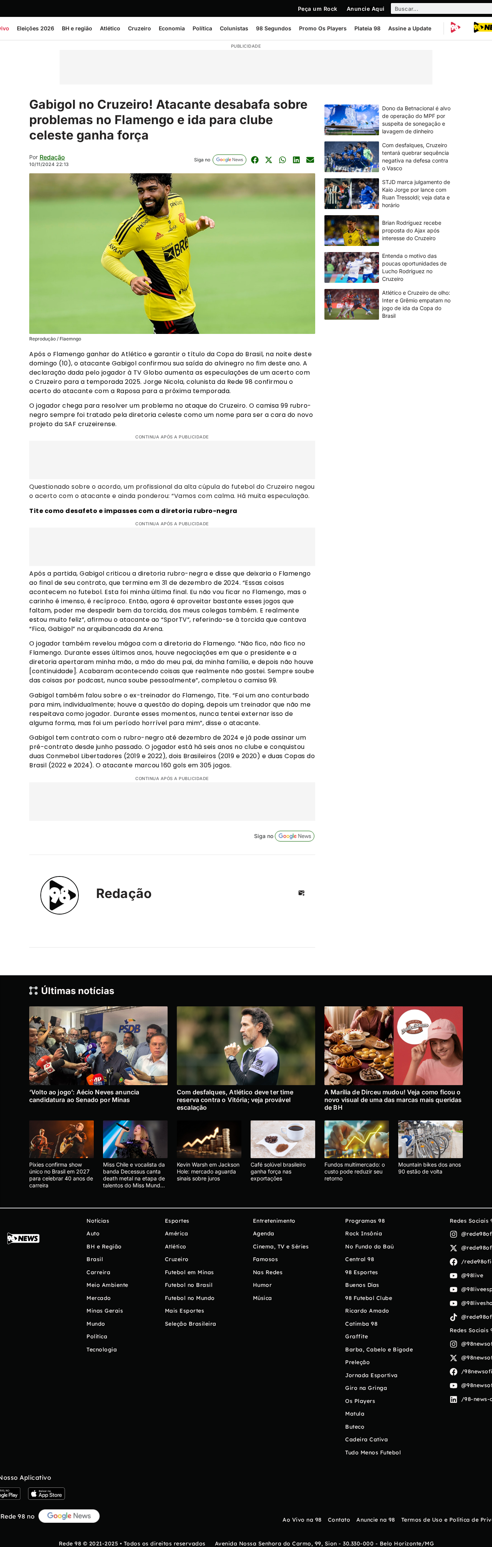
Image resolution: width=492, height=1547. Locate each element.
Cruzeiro (139, 28)
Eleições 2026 (35, 28)
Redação (52, 157)
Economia (172, 28)
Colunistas (234, 28)
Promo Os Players (323, 28)
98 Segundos (273, 28)
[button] (254, 159)
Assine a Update (409, 28)
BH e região (77, 28)
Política (202, 28)
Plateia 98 (367, 28)
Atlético (110, 28)
